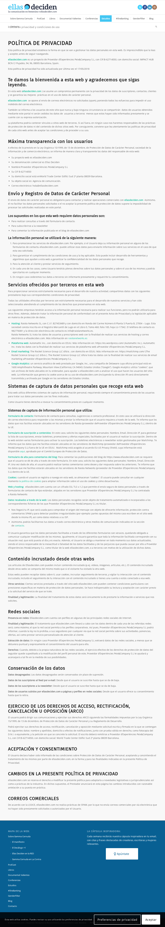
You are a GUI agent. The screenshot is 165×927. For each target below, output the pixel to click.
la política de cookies (30, 481)
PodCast (12, 864)
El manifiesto (18, 841)
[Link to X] (140, 7)
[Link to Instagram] (154, 7)
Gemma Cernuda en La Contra (26, 859)
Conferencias (14, 880)
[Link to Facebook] (144, 7)
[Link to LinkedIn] (149, 7)
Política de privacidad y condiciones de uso (33, 27)
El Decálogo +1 (19, 847)
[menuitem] (21, 18)
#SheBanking (14, 890)
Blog (10, 900)
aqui (22, 451)
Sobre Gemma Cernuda (19, 836)
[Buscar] (155, 27)
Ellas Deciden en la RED (23, 853)
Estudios (12, 885)
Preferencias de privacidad (117, 920)
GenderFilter (14, 895)
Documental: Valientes (18, 875)
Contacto (12, 906)
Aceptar (151, 920)
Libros (11, 869)
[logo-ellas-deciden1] (32, 7)
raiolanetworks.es (77, 338)
